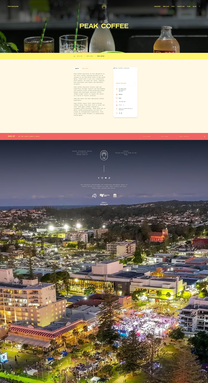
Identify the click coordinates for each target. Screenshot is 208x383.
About (77, 68)
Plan (188, 6)
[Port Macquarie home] (55, 6)
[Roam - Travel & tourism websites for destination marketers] (104, 204)
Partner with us (82, 154)
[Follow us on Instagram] (102, 178)
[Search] (199, 6)
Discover (157, 6)
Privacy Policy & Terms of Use (125, 152)
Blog (194, 6)
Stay (173, 6)
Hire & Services (82, 152)
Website (120, 94)
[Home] (74, 56)
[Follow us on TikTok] (109, 178)
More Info (85, 68)
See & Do (166, 6)
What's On (180, 6)
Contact (125, 151)
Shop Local (89, 56)
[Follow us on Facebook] (98, 178)
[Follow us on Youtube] (106, 178)
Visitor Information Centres (82, 151)
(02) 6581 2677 (122, 101)
